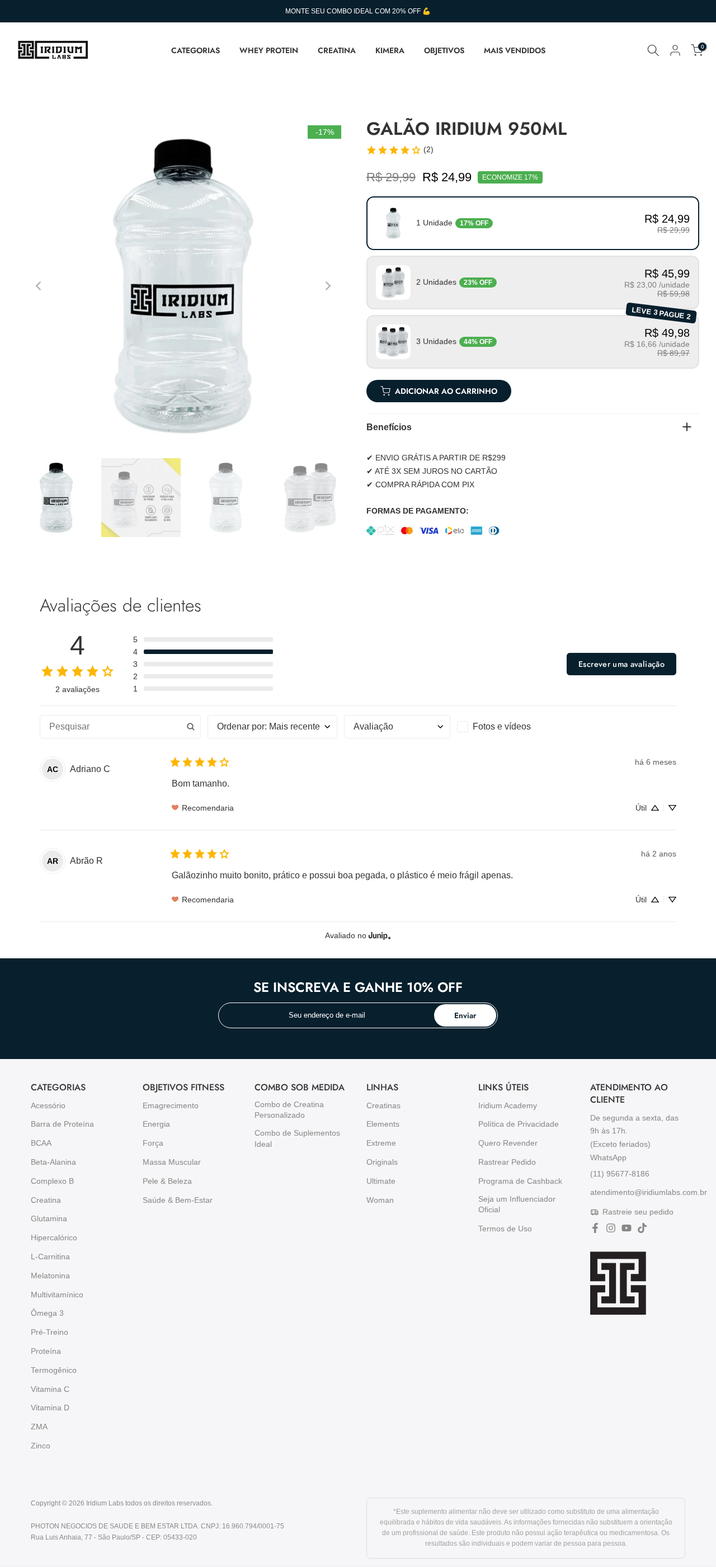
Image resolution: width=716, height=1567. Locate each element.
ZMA (39, 1426)
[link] (400, 150)
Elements (382, 1123)
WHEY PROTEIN (268, 50)
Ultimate (380, 1181)
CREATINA (337, 50)
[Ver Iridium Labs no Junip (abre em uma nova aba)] (380, 935)
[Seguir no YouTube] (626, 1228)
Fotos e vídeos (502, 726)
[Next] (327, 286)
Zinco (40, 1445)
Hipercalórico (54, 1237)
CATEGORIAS (195, 50)
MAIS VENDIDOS (514, 50)
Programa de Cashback (520, 1181)
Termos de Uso (505, 1228)
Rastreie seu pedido (637, 1211)
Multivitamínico (57, 1294)
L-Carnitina (50, 1256)
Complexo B (52, 1181)
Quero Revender (508, 1142)
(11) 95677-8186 (619, 1173)
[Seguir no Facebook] (595, 1228)
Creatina (46, 1200)
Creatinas (383, 1105)
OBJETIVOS (444, 50)
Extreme (381, 1142)
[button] (532, 223)
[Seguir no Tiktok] (642, 1228)
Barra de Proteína (62, 1123)
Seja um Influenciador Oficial (516, 1204)
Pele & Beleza (167, 1181)
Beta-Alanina (53, 1161)
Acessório (48, 1105)
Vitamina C (50, 1389)
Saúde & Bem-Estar (178, 1200)
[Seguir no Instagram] (611, 1228)
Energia (156, 1123)
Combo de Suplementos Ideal (297, 1138)
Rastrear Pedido (507, 1161)
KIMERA (389, 50)
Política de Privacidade (518, 1123)
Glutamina (49, 1218)
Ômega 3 (47, 1313)
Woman (380, 1200)
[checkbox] (510, 726)
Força (153, 1142)
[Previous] (39, 286)
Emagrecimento (171, 1105)
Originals (382, 1161)
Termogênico (54, 1370)
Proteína (46, 1351)
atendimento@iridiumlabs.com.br (648, 1192)
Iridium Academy (507, 1105)
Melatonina (50, 1275)
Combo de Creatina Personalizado (289, 1110)
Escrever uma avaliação (621, 664)
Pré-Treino (49, 1332)
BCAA (41, 1142)
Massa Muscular (172, 1161)
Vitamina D (50, 1407)
